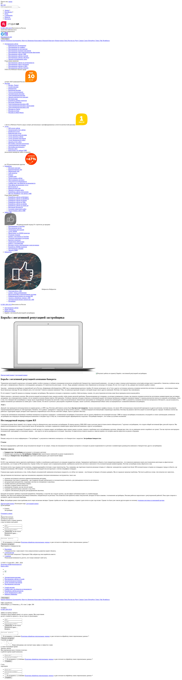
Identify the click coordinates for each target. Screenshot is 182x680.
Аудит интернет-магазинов (17, 138)
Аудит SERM (12, 231)
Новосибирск (5, 38)
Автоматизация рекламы (16, 94)
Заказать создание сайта (16, 190)
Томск (97, 40)
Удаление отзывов (14, 235)
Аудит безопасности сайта (16, 140)
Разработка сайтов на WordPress (18, 198)
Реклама (7, 83)
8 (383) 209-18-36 (6, 28)
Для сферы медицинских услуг (18, 185)
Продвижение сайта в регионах (18, 64)
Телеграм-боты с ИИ (15, 291)
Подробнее (11, 301)
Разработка (8, 166)
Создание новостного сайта (17, 209)
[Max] (6, 35)
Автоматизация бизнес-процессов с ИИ (21, 299)
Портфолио (8, 12)
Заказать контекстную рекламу (18, 97)
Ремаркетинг (12, 88)
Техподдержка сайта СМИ (16, 210)
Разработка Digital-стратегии (17, 100)
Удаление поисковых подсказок (18, 238)
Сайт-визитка (12, 173)
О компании (9, 15)
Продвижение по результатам (17, 49)
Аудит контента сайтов (15, 137)
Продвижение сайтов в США (17, 66)
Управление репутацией (16, 230)
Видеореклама (13, 99)
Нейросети (8, 252)
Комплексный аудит (14, 133)
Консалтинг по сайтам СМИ (17, 150)
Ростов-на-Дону (73, 40)
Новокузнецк (59, 40)
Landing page (12, 176)
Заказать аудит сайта (15, 142)
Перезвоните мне (6, 37)
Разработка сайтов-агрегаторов (18, 192)
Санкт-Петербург (89, 40)
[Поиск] (19, 7)
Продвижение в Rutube (15, 248)
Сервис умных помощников (17, 293)
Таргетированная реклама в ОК (18, 107)
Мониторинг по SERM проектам (19, 233)
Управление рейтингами (16, 241)
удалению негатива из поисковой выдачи (151, 500)
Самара (81, 40)
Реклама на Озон (13, 111)
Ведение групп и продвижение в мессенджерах (23, 245)
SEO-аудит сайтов (14, 128)
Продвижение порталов (12, 584)
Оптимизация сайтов (11, 44)
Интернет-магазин (14, 168)
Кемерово (31, 40)
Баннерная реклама (14, 90)
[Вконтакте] (5, 569)
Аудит (7, 126)
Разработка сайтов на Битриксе (18, 197)
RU (2, 5)
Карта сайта (4, 566)
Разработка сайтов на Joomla (17, 204)
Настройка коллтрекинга (16, 147)
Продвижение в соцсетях (16, 226)
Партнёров (8, 549)
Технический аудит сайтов (16, 130)
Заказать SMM (13, 250)
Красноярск (38, 40)
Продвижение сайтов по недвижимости (21, 62)
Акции (7, 10)
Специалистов (9, 552)
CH (4, 5)
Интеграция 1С (13, 186)
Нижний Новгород (48, 40)
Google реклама (13, 87)
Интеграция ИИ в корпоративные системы (22, 294)
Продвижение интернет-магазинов (19, 50)
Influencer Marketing (11, 594)
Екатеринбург (17, 40)
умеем (10, 1)
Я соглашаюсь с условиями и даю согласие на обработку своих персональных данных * (46, 542)
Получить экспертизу (8, 638)
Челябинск (106, 40)
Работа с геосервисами (15, 243)
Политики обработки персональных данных (35, 542)
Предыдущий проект (7, 375)
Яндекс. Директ (13, 85)
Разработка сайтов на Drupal (17, 200)
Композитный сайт (14, 188)
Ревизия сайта (12, 149)
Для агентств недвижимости (17, 181)
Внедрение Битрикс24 (15, 207)
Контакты (8, 19)
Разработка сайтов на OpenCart (18, 205)
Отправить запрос (6, 513)
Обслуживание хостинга (16, 180)
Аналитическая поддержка (17, 145)
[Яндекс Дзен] (5, 574)
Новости (7, 17)
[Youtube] (5, 572)
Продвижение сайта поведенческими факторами (24, 52)
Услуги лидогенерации (15, 92)
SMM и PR (8, 212)
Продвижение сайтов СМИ (17, 54)
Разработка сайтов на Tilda (16, 202)
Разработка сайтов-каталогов (14, 591)
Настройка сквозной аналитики (18, 143)
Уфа (101, 40)
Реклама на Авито (14, 109)
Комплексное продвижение (17, 45)
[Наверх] (1, 515)
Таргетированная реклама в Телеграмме (21, 105)
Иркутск (25, 40)
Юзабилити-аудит (14, 131)
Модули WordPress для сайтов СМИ (19, 193)
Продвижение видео (15, 228)
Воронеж (9, 40)
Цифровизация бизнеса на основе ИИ (20, 296)
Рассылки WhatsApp (14, 102)
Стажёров (8, 556)
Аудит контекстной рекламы (17, 135)
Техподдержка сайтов (15, 178)
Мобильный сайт (13, 171)
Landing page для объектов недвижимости (21, 183)
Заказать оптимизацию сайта (17, 59)
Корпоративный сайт (15, 169)
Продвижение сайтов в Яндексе (18, 57)
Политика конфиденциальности (11, 564)
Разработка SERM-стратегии (17, 247)
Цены (6, 13)
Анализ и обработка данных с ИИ (19, 298)
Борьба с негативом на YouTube (18, 236)
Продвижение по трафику (16, 47)
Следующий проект (21, 375)
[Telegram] (2, 35)
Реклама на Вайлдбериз (16, 112)
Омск (66, 40)
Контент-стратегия (14, 240)
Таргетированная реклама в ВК (18, 104)
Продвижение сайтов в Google (18, 56)
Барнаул (3, 40)
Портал (10, 174)
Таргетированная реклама (16, 95)
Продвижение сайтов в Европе (18, 68)
